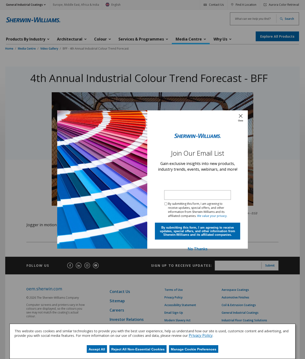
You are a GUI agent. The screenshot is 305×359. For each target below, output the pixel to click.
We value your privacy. (212, 216)
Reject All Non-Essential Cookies (138, 349)
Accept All (97, 349)
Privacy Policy (201, 335)
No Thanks (198, 248)
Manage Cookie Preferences (193, 349)
